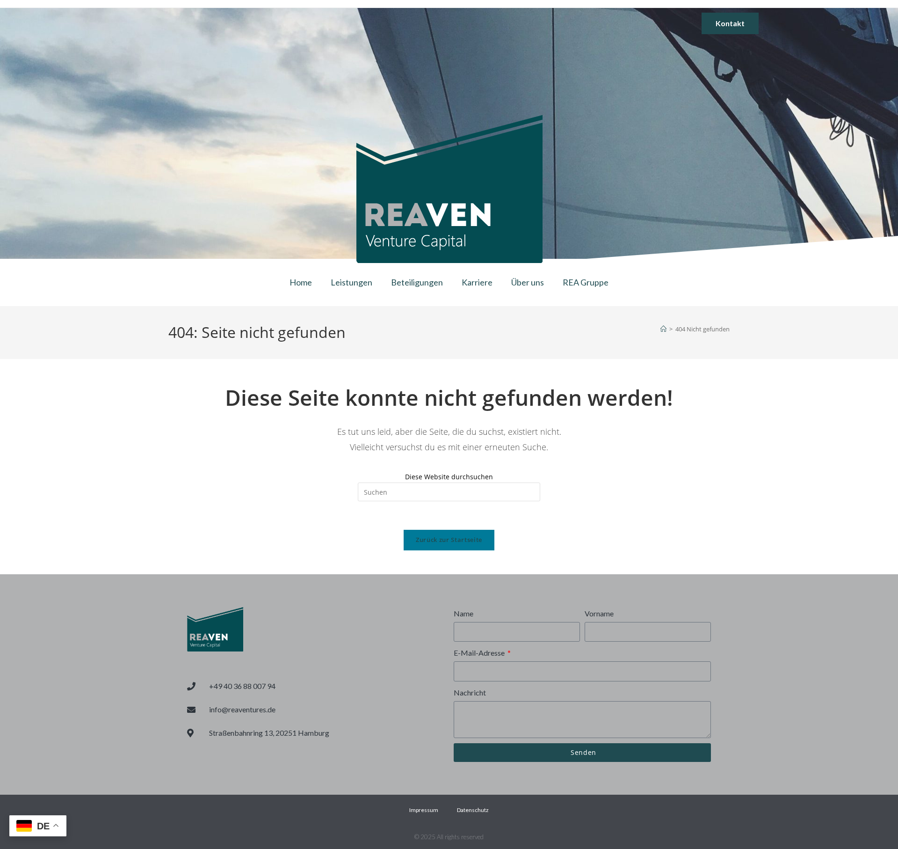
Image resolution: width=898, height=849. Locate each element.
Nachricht (470, 692)
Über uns (527, 282)
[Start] (663, 329)
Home (301, 282)
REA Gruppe (585, 282)
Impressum (423, 809)
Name (463, 613)
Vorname (599, 613)
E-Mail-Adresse (480, 652)
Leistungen (351, 282)
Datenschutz (473, 809)
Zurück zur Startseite (449, 539)
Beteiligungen (417, 282)
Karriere (477, 282)
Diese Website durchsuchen (449, 476)
